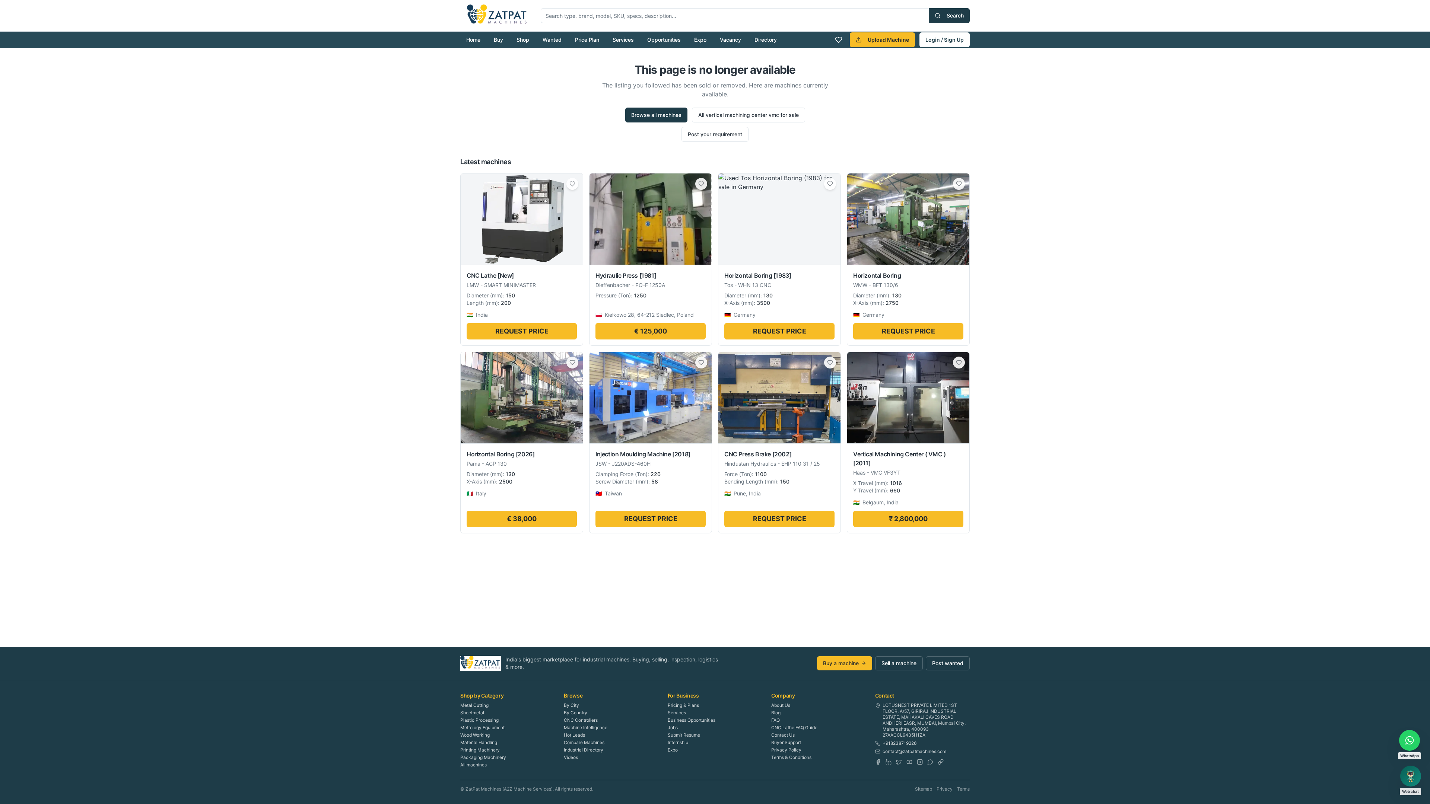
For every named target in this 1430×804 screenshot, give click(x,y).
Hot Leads (574, 735)
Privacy (945, 789)
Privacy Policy (786, 750)
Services (623, 39)
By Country (575, 712)
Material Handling (478, 742)
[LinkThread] (941, 762)
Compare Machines (584, 742)
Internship (678, 742)
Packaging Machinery (483, 757)
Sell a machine (898, 663)
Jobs (673, 727)
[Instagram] (920, 762)
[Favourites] (838, 40)
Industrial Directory (583, 750)
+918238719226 (899, 743)
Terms (963, 789)
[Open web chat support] (1410, 776)
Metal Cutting (474, 705)
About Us (780, 705)
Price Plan (587, 39)
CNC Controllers (581, 720)
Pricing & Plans (683, 705)
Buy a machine (841, 663)
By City (571, 705)
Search (955, 15)
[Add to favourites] (572, 184)
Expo (700, 39)
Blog (776, 712)
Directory (765, 39)
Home (473, 39)
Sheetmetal (472, 712)
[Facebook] (878, 762)
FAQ (775, 720)
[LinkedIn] (889, 762)
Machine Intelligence (585, 727)
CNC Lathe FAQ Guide (794, 727)
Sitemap (923, 789)
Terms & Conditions (791, 757)
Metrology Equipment (482, 727)
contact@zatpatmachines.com (914, 751)
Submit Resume (684, 735)
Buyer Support (786, 742)
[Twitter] (899, 762)
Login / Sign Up (944, 39)
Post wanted (947, 663)
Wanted (552, 39)
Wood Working (475, 735)
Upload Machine (888, 39)
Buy (498, 39)
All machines (473, 765)
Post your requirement (715, 134)
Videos (571, 757)
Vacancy (730, 39)
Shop (523, 39)
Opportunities (664, 39)
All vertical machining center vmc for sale (748, 115)
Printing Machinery (480, 750)
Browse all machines (656, 115)
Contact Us (783, 735)
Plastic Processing (479, 720)
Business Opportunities (691, 720)
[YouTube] (909, 762)
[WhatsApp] (930, 762)
